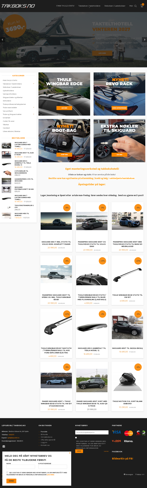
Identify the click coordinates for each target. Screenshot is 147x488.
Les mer (106, 451)
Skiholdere (7, 101)
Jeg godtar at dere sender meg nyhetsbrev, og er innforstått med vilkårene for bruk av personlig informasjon (91, 444)
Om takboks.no (46, 437)
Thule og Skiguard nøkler (12, 114)
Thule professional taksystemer (14, 104)
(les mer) (50, 475)
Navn (8, 463)
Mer (131, 6)
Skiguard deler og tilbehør (13, 97)
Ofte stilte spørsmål (48, 440)
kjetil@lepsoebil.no (13, 438)
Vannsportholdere (9, 94)
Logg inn (44, 442)
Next (144, 39)
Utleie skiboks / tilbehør (11, 131)
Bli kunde (44, 434)
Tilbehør (6, 124)
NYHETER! (6, 118)
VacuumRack (8, 111)
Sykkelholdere (8, 91)
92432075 (11, 435)
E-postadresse (44, 463)
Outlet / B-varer (8, 121)
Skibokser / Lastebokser (12, 87)
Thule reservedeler (10, 107)
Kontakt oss (45, 445)
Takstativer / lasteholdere (12, 84)
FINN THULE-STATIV (10, 80)
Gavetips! (6, 128)
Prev (2, 39)
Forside (44, 432)
